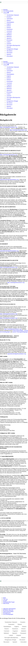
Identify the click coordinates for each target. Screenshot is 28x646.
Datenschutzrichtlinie (18, 330)
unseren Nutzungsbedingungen (20, 332)
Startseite (5, 9)
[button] (14, 59)
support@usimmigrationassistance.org (9, 179)
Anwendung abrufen (8, 11)
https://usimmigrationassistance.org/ (8, 127)
